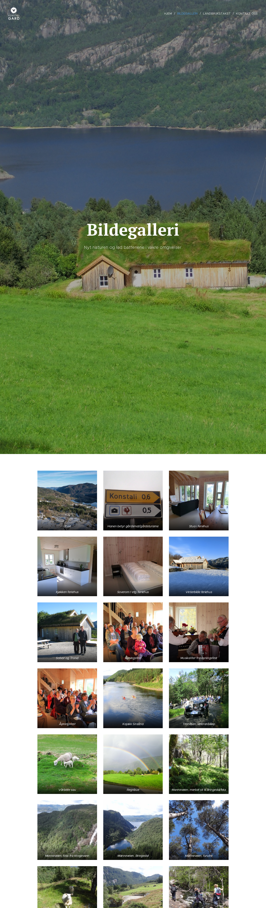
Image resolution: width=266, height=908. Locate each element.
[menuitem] (169, 13)
